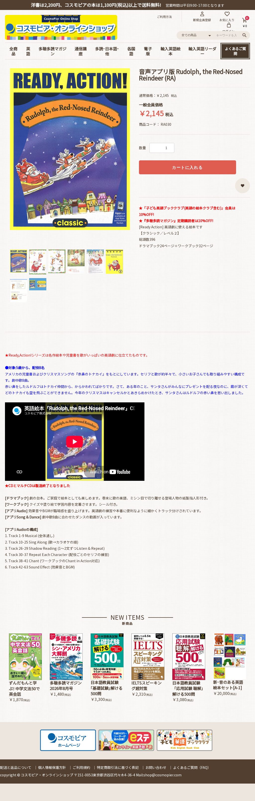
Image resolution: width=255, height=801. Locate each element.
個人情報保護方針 (52, 767)
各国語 (131, 51)
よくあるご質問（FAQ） (192, 767)
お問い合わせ (155, 767)
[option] (70, 149)
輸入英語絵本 (171, 51)
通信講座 (81, 51)
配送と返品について (15, 767)
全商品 (13, 51)
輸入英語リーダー (202, 51)
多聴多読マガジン (52, 51)
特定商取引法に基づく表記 (118, 767)
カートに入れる (187, 167)
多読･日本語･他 (107, 51)
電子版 (148, 51)
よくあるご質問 (235, 51)
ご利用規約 (81, 767)
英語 (28, 51)
